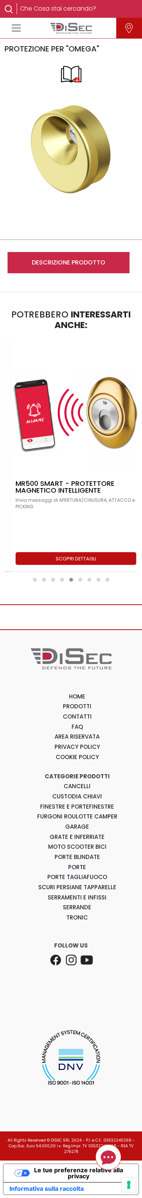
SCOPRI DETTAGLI (76, 558)
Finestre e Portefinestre (77, 807)
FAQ (77, 727)
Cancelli (77, 786)
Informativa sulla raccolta (46, 1188)
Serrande (77, 907)
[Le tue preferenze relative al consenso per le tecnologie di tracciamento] (129, 1185)
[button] (34, 579)
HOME (77, 696)
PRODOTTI (77, 706)
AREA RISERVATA (77, 737)
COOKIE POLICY (77, 757)
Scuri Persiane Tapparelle (77, 887)
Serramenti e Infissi (77, 897)
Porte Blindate (77, 857)
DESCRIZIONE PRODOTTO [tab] (68, 262)
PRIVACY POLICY (77, 747)
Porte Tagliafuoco (77, 877)
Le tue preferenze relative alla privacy (78, 1173)
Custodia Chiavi (77, 796)
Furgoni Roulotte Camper (77, 816)
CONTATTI (77, 716)
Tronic (77, 917)
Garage (77, 827)
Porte (77, 867)
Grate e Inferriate (77, 837)
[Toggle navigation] (16, 28)
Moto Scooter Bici (77, 847)
